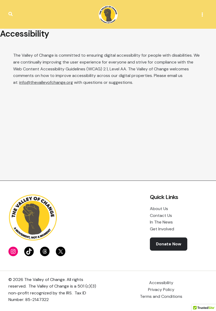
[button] (10, 14)
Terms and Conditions (161, 296)
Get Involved (162, 229)
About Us (159, 208)
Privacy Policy (161, 289)
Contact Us (161, 215)
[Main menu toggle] (202, 14)
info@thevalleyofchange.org (46, 82)
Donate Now (168, 244)
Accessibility (161, 282)
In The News (161, 222)
